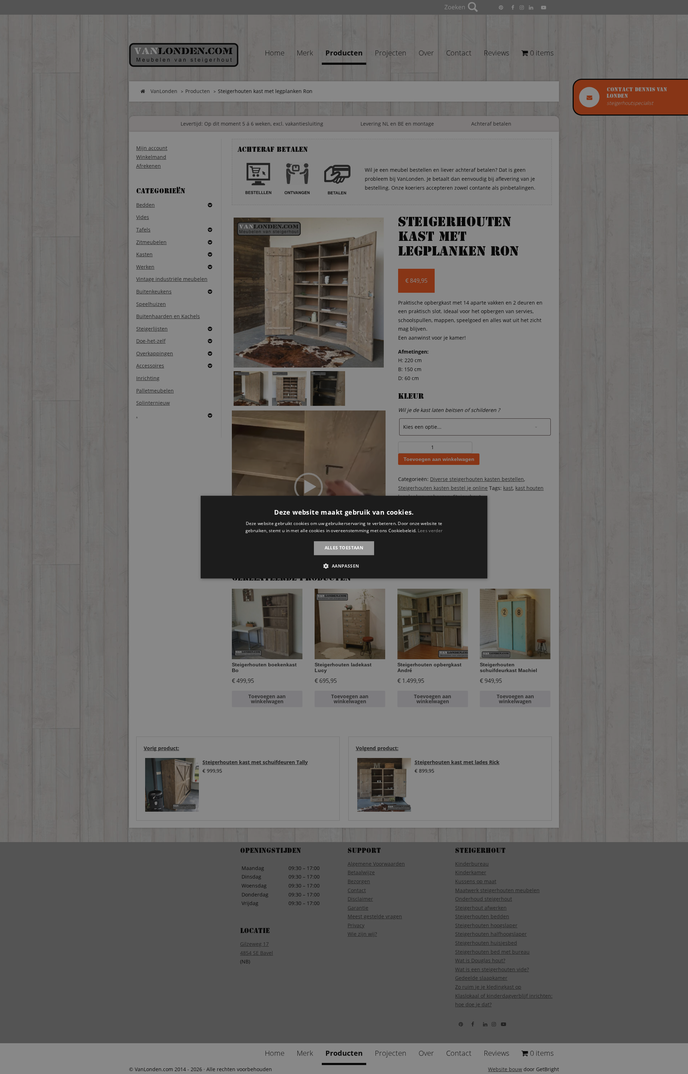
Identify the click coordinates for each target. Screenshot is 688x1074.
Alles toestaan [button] (344, 548)
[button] (344, 565)
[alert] (344, 537)
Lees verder (430, 531)
